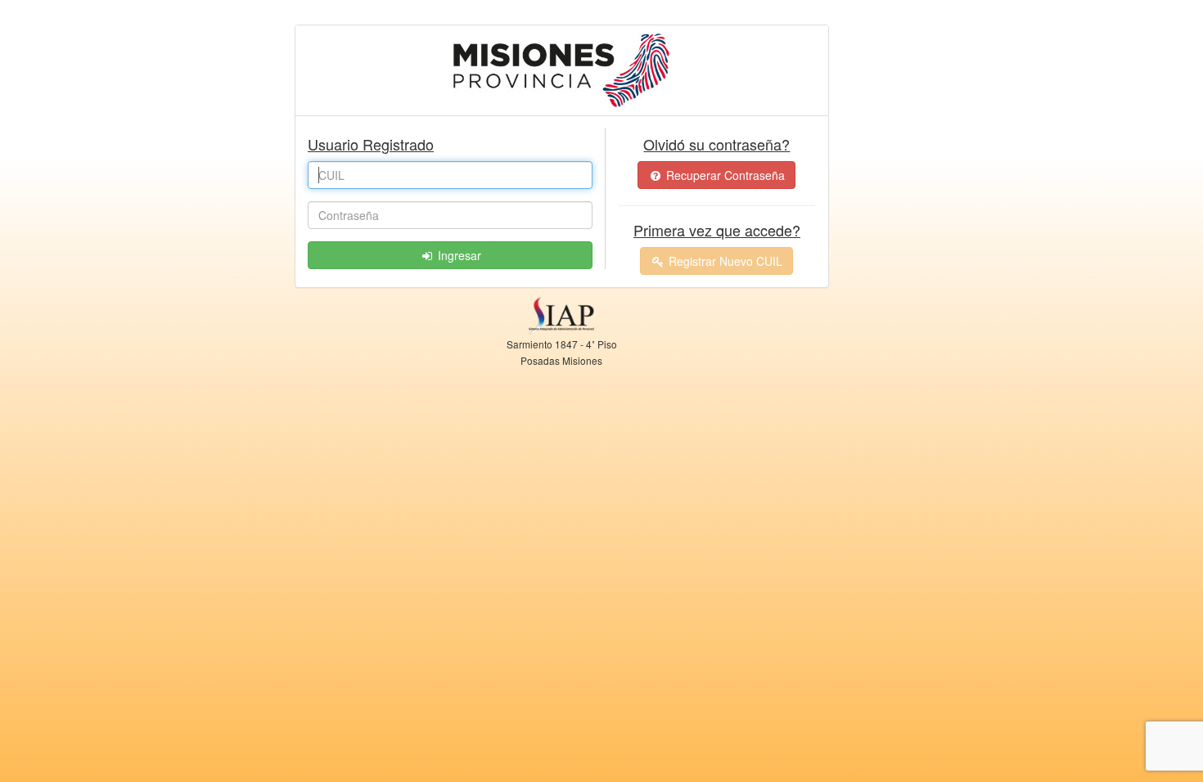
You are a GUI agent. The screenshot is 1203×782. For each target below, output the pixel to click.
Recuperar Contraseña (724, 175)
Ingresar (458, 255)
